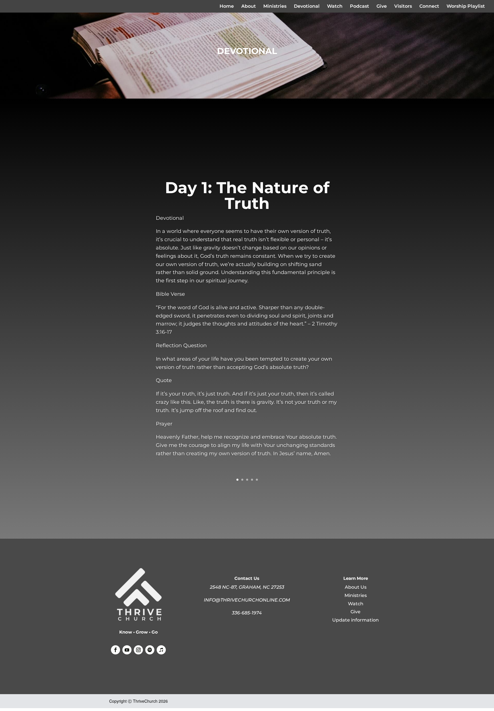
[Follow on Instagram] (138, 649)
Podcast (359, 6)
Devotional (307, 6)
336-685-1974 (247, 613)
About (248, 6)
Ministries (274, 6)
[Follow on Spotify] (149, 649)
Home (227, 6)
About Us (355, 587)
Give (382, 6)
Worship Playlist (466, 6)
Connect (429, 6)
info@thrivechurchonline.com (247, 600)
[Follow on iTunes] (161, 649)
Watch (334, 6)
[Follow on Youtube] (127, 649)
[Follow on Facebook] (115, 649)
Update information (355, 620)
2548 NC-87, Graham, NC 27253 (247, 587)
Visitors (403, 6)
